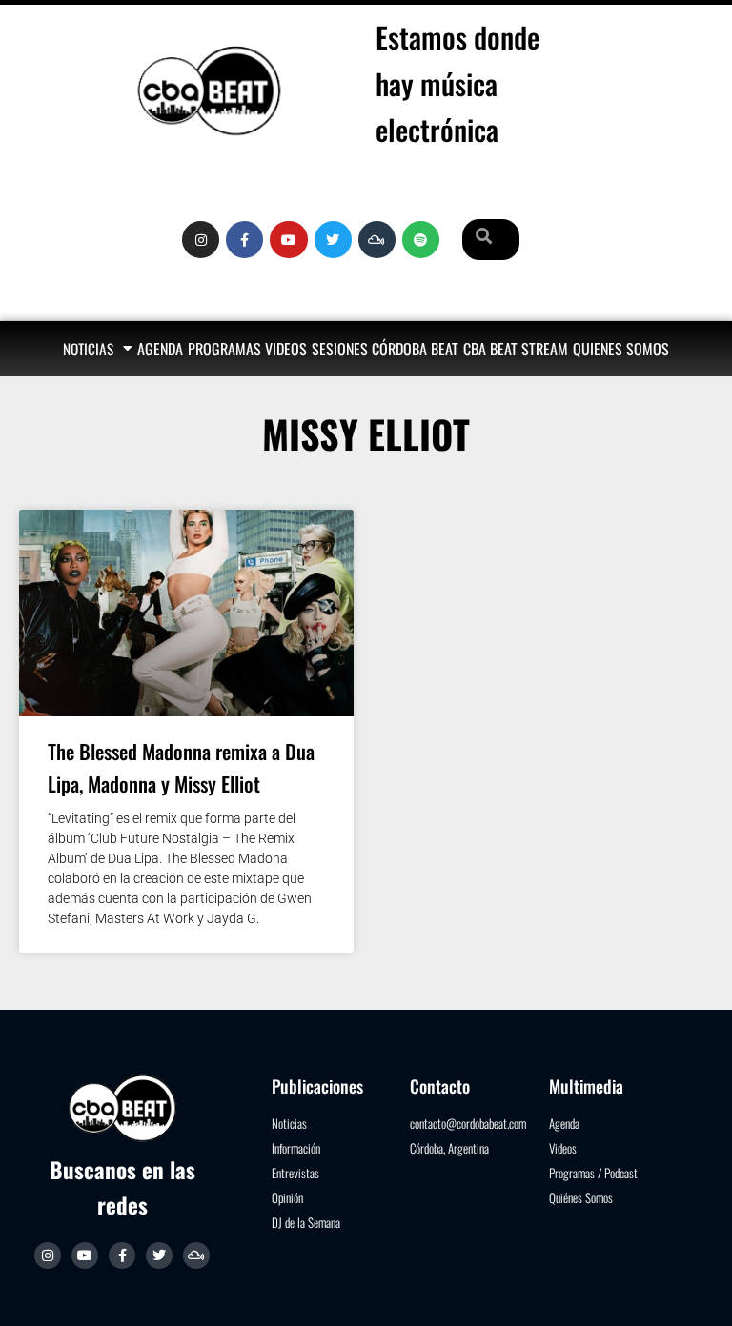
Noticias (88, 348)
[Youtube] (288, 239)
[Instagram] (200, 239)
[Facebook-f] (244, 239)
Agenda (160, 348)
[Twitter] (333, 239)
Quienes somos (621, 348)
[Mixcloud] (196, 1255)
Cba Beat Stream (515, 348)
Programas (224, 348)
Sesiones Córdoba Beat (385, 348)
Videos (286, 348)
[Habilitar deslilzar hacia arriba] (694, 1288)
